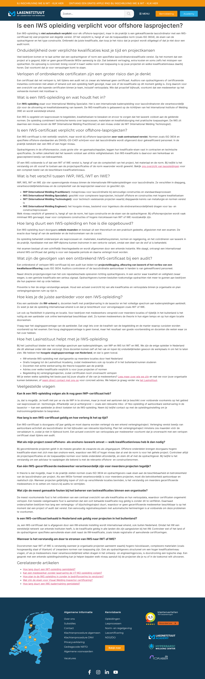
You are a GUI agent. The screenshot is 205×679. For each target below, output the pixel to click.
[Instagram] (98, 672)
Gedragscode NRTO (76, 646)
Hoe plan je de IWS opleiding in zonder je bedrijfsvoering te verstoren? (63, 576)
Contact (69, 628)
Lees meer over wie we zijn (133, 376)
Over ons (69, 618)
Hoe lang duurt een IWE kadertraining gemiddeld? (51, 583)
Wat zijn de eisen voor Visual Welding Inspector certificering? (58, 580)
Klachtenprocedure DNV (79, 637)
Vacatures (70, 658)
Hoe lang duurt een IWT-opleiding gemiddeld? (49, 569)
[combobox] (92, 14)
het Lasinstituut (148, 380)
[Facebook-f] (89, 672)
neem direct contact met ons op (60, 380)
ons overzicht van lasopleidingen (160, 166)
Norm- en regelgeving (118, 628)
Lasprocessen (113, 623)
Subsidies (70, 623)
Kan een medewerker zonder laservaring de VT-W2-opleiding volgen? (62, 572)
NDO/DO (110, 637)
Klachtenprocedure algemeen (82, 632)
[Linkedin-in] (107, 672)
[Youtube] (115, 672)
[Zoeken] (129, 14)
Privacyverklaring (74, 642)
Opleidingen (112, 618)
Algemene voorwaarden (78, 651)
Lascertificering (114, 632)
